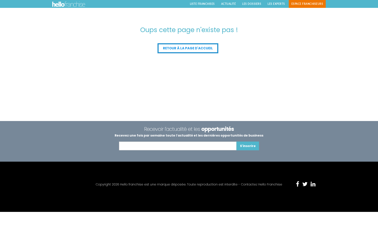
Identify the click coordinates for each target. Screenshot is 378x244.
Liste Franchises (202, 4)
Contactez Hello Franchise (261, 184)
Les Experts (276, 4)
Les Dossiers (251, 4)
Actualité (228, 4)
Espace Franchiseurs (307, 4)
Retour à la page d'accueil (188, 48)
